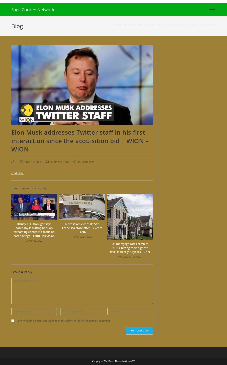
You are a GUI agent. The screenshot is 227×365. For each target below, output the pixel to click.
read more (17, 173)
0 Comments (86, 162)
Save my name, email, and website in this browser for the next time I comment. (64, 320)
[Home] (115, 24)
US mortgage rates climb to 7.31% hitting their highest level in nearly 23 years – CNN (130, 248)
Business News (60, 162)
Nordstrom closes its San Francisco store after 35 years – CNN (82, 228)
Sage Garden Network (32, 9)
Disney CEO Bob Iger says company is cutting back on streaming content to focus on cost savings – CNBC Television (34, 230)
